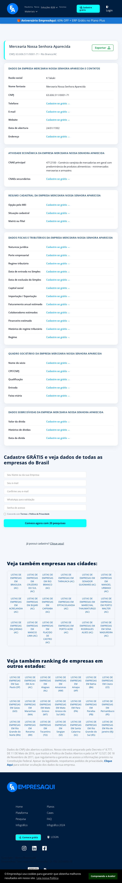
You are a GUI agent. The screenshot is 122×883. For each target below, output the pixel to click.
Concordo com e (28, 514)
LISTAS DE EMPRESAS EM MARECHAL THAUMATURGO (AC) (87, 605)
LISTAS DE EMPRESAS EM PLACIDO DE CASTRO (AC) (47, 632)
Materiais (30, 11)
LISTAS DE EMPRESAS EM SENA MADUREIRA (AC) (106, 629)
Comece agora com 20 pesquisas (45, 523)
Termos (23, 514)
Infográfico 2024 (56, 825)
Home (19, 806)
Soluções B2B (48, 7)
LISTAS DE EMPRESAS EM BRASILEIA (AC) (16, 581)
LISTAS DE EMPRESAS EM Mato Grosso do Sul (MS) (60, 708)
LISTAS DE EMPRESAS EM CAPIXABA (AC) (47, 605)
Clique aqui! (57, 543)
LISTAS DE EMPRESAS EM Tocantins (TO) (45, 728)
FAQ (49, 819)
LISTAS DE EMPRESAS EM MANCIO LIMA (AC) (32, 629)
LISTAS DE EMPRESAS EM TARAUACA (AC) (66, 578)
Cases (50, 813)
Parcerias (62, 7)
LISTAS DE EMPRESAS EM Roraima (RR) (30, 728)
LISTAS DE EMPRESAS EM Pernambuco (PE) (107, 708)
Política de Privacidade (39, 514)
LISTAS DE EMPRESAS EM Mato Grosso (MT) (45, 708)
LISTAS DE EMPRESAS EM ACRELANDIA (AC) (16, 605)
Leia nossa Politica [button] (47, 878)
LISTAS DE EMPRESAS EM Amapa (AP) (75, 684)
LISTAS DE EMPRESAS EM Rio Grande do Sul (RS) (91, 728)
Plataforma (28, 7)
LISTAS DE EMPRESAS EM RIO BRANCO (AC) (47, 581)
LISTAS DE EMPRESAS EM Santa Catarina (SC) (75, 728)
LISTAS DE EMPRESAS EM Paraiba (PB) (91, 708)
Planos (36, 7)
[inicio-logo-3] (12, 8)
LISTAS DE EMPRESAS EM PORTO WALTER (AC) (106, 605)
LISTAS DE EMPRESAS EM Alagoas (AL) (45, 684)
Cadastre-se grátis (56, 103)
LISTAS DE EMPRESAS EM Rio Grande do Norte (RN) (14, 728)
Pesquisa (21, 819)
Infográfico (21, 825)
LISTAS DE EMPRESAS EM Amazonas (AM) (60, 684)
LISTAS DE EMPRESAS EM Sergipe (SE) (60, 728)
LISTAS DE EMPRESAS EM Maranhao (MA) (30, 708)
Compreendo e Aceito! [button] (103, 876)
